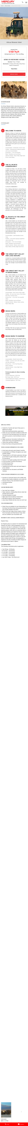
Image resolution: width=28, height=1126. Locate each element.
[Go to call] (22, 2)
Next (25, 90)
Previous (2, 90)
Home (2, 5)
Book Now (14, 74)
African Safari (7, 5)
